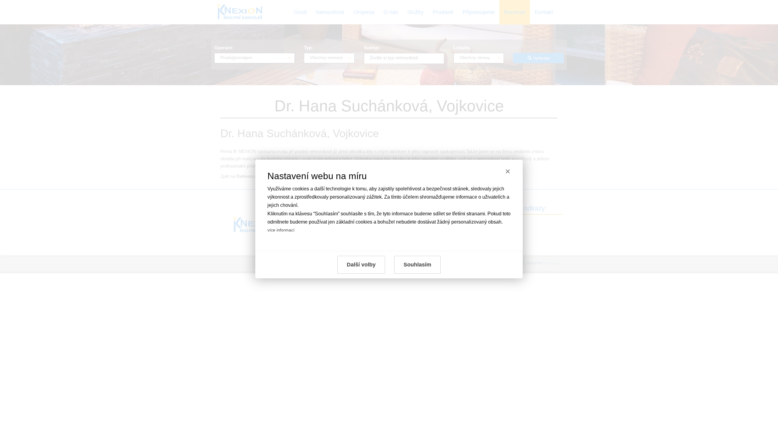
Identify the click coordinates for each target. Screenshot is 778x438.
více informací (280, 230)
